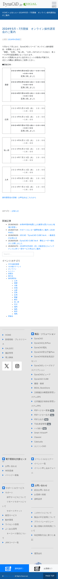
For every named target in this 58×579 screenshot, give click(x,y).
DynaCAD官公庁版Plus (44, 352)
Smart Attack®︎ (40, 432)
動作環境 (9, 520)
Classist (37, 437)
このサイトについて (43, 513)
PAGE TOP (50, 576)
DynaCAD (38, 338)
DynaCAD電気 (40, 347)
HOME (8, 335)
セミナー (11, 271)
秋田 (15, 311)
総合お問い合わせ (42, 490)
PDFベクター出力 (44, 415)
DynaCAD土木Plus (42, 343)
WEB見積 (9, 470)
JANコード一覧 (12, 542)
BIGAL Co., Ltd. (9, 576)
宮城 (15, 288)
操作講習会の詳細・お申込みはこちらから (19, 197)
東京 (15, 300)
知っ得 (16, 302)
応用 (15, 295)
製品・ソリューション (45, 334)
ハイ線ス (40, 428)
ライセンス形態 (12, 524)
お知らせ (15, 211)
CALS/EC (9, 348)
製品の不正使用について (44, 517)
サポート (9, 492)
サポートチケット (14, 511)
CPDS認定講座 (13, 264)
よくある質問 (11, 529)
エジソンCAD (40, 446)
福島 (15, 309)
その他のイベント (14, 267)
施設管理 (9, 353)
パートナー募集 (12, 475)
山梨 (15, 290)
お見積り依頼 (40, 494)
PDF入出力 (41, 419)
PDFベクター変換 (44, 410)
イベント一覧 (40, 463)
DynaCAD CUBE (41, 379)
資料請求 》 (19, 568)
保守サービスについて (16, 497)
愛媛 (15, 297)
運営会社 (38, 553)
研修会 (10, 316)
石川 (15, 304)
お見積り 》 (48, 568)
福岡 (15, 307)
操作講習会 (12, 278)
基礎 (15, 283)
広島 (15, 292)
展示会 (10, 276)
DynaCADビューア (42, 374)
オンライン (12, 269)
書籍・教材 (39, 383)
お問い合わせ (11, 466)
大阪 (15, 285)
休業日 (10, 274)
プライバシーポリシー (44, 521)
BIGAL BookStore (42, 388)
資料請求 (38, 499)
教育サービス (11, 515)
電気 (15, 314)
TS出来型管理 (42, 424)
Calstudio (38, 441)
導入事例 (9, 357)
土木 (15, 281)
